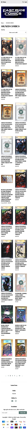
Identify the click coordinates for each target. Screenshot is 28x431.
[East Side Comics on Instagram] (16, 401)
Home (2, 23)
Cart (25, 2)
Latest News (14, 385)
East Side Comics (15, 417)
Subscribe (23, 412)
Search (14, 393)
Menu (4, 2)
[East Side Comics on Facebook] (12, 401)
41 (19, 375)
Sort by (3, 29)
